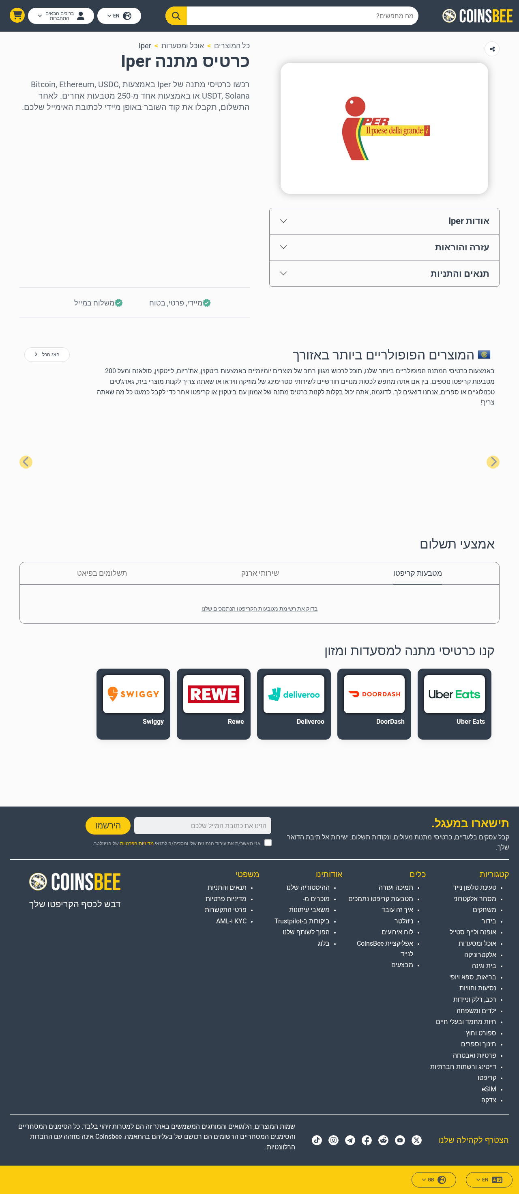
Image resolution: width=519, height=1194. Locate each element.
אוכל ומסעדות (182, 45)
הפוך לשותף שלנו (306, 932)
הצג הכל (50, 354)
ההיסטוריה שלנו (308, 887)
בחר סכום (233, 158)
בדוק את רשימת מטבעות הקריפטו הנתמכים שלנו (259, 608)
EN (116, 16)
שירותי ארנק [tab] (260, 573)
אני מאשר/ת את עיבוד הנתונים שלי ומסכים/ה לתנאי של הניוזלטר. (177, 843)
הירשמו (108, 825)
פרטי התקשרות (226, 910)
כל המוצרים (232, 45)
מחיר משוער (230, 193)
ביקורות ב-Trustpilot (302, 921)
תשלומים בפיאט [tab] (102, 573)
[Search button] (176, 15)
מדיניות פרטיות (226, 899)
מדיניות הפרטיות (137, 843)
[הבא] (25, 462)
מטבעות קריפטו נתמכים (380, 899)
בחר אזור (235, 123)
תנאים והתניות (460, 273)
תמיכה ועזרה (396, 887)
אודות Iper (468, 220)
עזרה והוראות (462, 247)
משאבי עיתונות (309, 910)
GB (431, 1180)
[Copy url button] (492, 48)
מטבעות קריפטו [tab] (417, 573)
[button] (17, 15)
